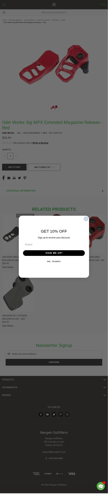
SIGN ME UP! (54, 253)
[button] (101, 486)
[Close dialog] (86, 219)
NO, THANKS (54, 261)
